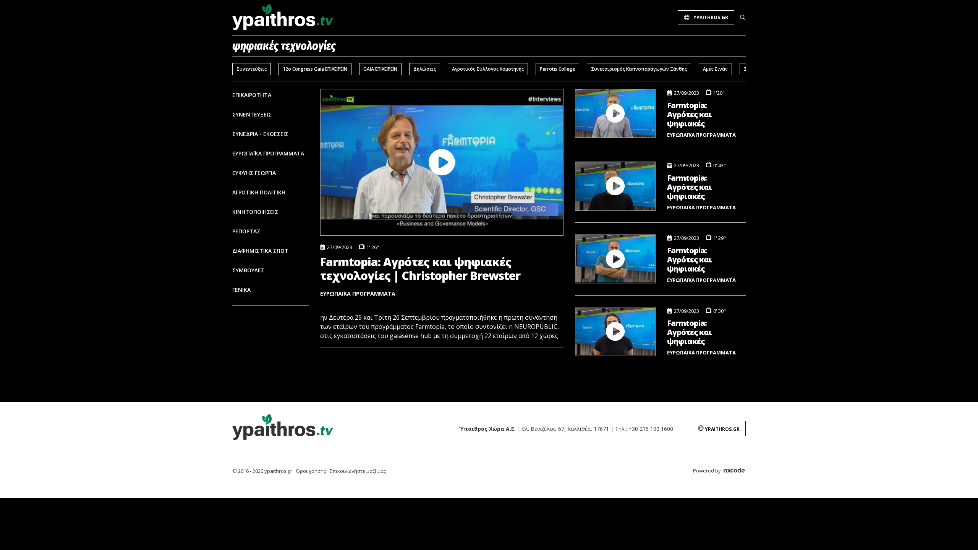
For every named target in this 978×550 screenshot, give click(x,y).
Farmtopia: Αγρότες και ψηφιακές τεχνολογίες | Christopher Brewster (420, 269)
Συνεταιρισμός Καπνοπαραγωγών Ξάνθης (639, 69)
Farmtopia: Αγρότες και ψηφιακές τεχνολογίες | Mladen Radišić (694, 259)
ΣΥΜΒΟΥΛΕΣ (248, 270)
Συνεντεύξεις (251, 69)
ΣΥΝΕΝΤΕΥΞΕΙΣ (252, 114)
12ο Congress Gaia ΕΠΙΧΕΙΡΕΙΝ (315, 69)
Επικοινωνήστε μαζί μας (358, 470)
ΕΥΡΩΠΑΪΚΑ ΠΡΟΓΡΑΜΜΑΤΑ (268, 153)
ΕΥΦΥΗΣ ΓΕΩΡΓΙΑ (254, 172)
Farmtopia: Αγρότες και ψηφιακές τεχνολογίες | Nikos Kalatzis (693, 187)
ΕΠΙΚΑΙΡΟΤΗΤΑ (251, 95)
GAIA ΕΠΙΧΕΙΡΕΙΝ (380, 69)
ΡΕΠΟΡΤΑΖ (246, 231)
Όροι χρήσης (311, 470)
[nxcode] (734, 471)
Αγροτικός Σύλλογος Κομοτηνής (488, 69)
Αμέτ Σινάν (715, 69)
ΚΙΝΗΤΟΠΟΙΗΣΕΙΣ (255, 211)
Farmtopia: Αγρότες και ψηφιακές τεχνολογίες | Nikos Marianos (695, 114)
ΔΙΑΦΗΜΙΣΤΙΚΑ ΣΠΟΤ (260, 250)
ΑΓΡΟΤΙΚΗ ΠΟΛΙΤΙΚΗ (258, 192)
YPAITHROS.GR (710, 17)
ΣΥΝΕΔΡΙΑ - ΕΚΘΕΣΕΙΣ (260, 134)
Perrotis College (557, 69)
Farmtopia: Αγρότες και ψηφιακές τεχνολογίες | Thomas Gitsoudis (699, 332)
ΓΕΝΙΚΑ (241, 289)
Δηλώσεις (424, 69)
